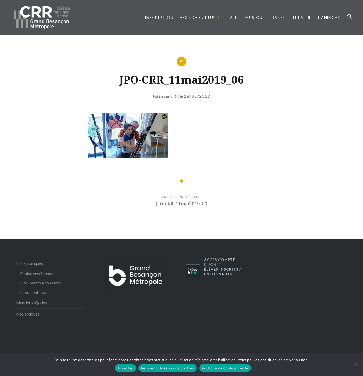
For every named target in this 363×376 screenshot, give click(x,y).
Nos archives (27, 314)
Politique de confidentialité (225, 368)
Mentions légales (31, 302)
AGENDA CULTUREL (200, 17)
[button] (349, 16)
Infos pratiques (29, 263)
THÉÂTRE (302, 17)
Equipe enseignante (37, 273)
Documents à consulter (40, 282)
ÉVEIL (233, 17)
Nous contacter (34, 292)
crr (175, 96)
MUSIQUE (255, 17)
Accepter (125, 368)
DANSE (279, 17)
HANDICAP (329, 17)
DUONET (219, 262)
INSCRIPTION (159, 17)
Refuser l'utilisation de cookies (167, 368)
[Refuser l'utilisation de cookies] (356, 364)
